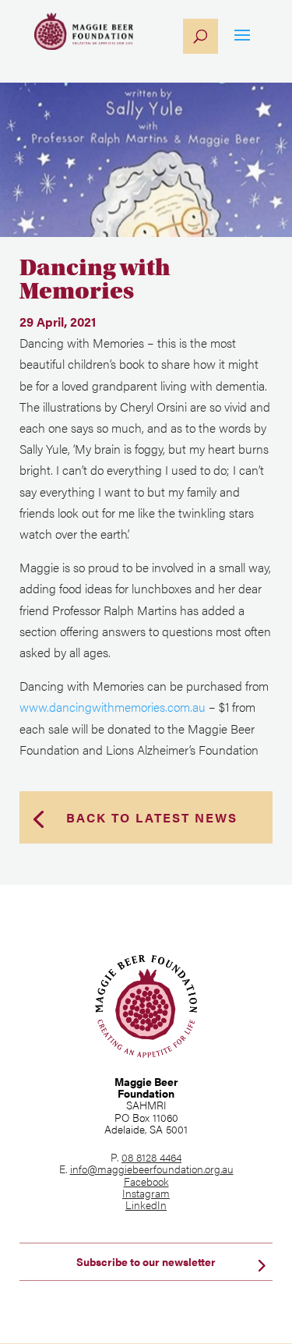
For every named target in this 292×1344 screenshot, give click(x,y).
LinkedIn (146, 1204)
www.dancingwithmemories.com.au (112, 707)
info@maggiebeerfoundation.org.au (152, 1168)
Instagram (146, 1193)
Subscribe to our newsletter (146, 1261)
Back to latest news (151, 817)
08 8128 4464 (151, 1157)
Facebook (146, 1181)
